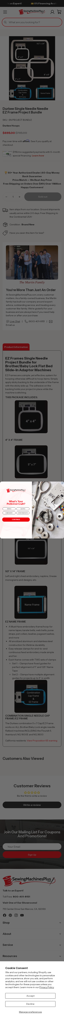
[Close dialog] (62, 483)
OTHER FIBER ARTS (23, 512)
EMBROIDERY (9, 512)
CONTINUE (16, 520)
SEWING (9, 508)
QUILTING (23, 508)
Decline (30, 1003)
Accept (30, 995)
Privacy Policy (46, 987)
